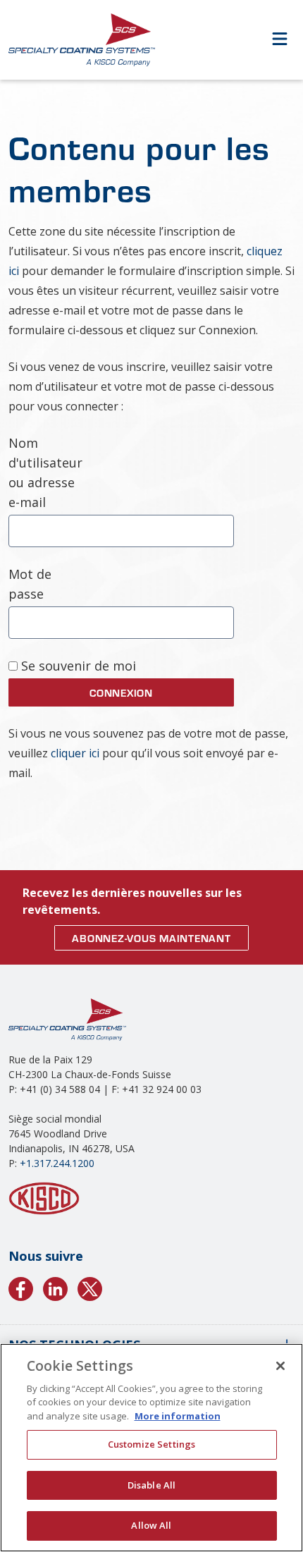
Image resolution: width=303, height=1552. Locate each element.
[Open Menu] (280, 40)
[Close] (280, 1365)
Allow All (151, 1525)
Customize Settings (151, 1444)
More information (178, 1416)
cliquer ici (75, 753)
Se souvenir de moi (77, 665)
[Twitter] (90, 1286)
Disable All (151, 1485)
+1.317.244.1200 (57, 1163)
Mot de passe (29, 584)
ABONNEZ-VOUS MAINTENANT (151, 938)
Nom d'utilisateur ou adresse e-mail (44, 472)
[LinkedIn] (55, 1286)
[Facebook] (20, 1286)
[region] (151, 1447)
